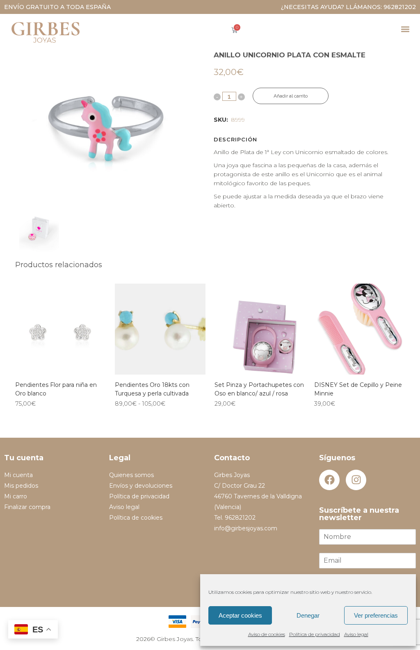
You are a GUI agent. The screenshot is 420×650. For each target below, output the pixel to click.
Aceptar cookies (240, 615)
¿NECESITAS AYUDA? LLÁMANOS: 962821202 (348, 7)
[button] (405, 29)
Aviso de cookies (266, 634)
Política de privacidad (314, 634)
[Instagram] (356, 480)
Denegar (308, 615)
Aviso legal (356, 634)
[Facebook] (329, 480)
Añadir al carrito (291, 96)
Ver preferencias (376, 615)
